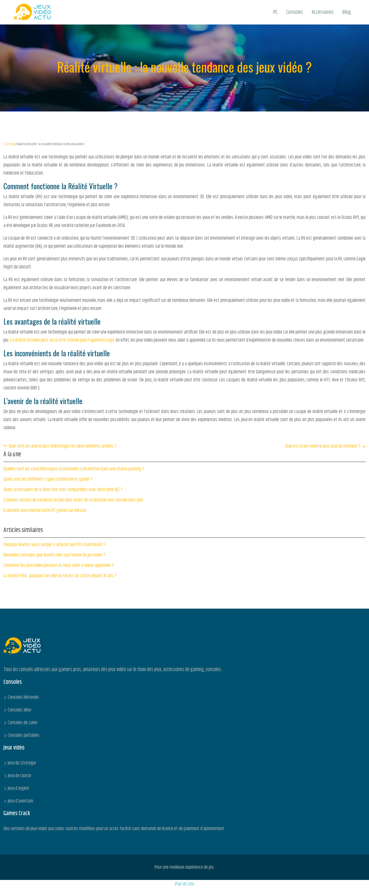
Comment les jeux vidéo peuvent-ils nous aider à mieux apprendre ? (58, 565)
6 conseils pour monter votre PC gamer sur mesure (44, 510)
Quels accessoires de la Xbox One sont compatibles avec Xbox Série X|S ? (63, 489)
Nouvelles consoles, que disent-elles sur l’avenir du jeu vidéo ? (54, 555)
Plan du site (184, 884)
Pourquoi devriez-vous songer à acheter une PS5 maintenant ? (54, 544)
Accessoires (323, 12)
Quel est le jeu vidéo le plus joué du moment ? (322, 446)
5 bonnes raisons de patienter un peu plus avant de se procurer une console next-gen (73, 500)
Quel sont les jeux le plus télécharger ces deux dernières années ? (62, 446)
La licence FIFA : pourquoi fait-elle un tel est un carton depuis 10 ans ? (59, 576)
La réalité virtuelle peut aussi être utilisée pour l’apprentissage (62, 340)
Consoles (294, 12)
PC (275, 12)
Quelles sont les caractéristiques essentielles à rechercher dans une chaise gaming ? (73, 469)
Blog (346, 12)
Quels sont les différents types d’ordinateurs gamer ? (48, 479)
